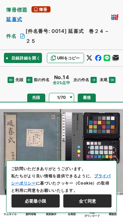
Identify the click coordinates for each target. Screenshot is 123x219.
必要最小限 (35, 201)
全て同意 (87, 201)
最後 (87, 97)
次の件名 (81, 79)
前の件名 (42, 79)
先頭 (19, 79)
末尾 (104, 79)
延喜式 (14, 19)
